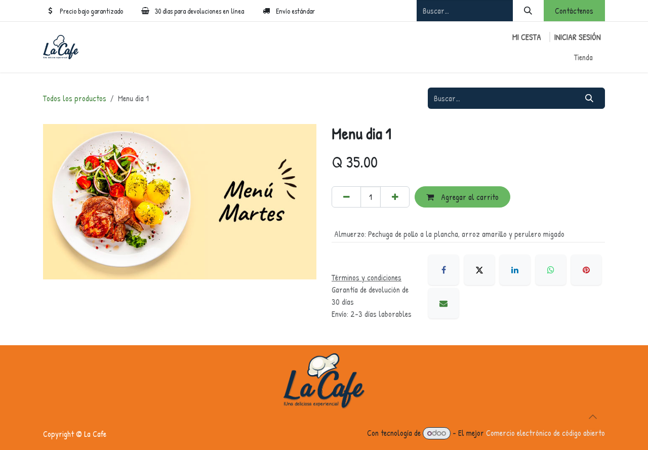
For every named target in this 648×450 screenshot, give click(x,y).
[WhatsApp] (551, 270)
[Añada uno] (395, 197)
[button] (593, 416)
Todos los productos (74, 98)
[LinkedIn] (515, 270)
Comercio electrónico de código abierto (545, 432)
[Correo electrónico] (443, 303)
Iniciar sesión (577, 37)
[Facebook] (443, 270)
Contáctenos (574, 10)
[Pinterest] (586, 270)
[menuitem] (583, 57)
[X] (479, 270)
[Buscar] (528, 10)
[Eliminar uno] (346, 197)
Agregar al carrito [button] (469, 196)
